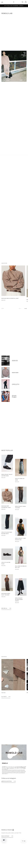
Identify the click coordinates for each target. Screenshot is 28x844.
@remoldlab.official (6, 781)
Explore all (4, 608)
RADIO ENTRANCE (5, 836)
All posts (3, 696)
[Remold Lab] (14, 2)
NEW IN (3, 69)
